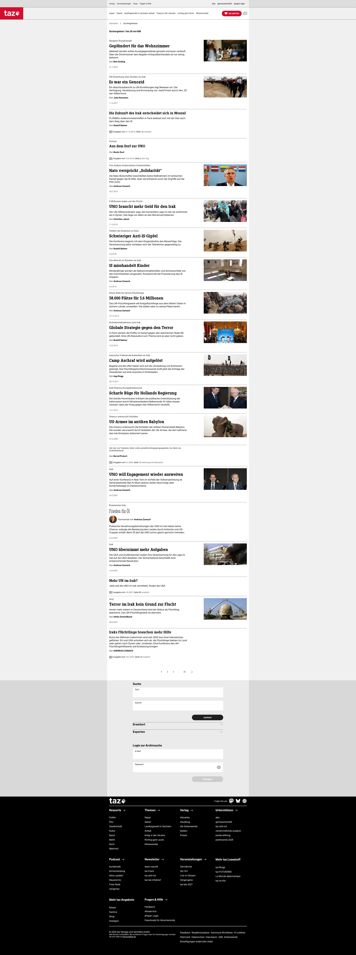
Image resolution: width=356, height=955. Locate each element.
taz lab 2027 (186, 884)
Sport (112, 835)
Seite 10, (143, 131)
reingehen (114, 888)
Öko (111, 822)
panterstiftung (223, 835)
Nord (111, 844)
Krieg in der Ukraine (155, 835)
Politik (112, 817)
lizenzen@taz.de (129, 937)
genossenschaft (224, 822)
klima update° (116, 875)
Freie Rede (114, 884)
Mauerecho (115, 880)
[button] (245, 13)
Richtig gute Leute (154, 839)
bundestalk (115, 866)
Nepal (148, 817)
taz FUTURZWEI (224, 871)
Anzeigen (114, 920)
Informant (185, 937)
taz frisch (149, 871)
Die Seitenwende (188, 826)
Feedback (150, 906)
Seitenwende (231, 937)
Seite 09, (141, 592)
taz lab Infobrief (153, 880)
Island (148, 822)
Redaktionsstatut (201, 932)
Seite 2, (142, 158)
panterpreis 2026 (224, 839)
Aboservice (150, 911)
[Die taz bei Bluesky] (238, 802)
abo (218, 817)
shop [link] (135, 3)
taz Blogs (220, 867)
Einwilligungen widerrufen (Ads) (196, 941)
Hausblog (185, 822)
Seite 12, (148, 462)
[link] (112, 13)
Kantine (113, 912)
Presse (183, 835)
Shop (112, 916)
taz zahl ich (221, 826)
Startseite (113, 23)
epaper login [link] (239, 3)
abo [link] (213, 3)
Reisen (112, 907)
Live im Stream (188, 875)
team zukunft (151, 866)
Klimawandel (151, 844)
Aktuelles (185, 817)
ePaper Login (152, 915)
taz (117, 801)
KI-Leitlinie (239, 932)
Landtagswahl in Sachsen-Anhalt (158, 828)
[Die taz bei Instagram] (244, 802)
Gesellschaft (115, 826)
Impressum (212, 937)
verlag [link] (112, 3)
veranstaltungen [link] (124, 3)
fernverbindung (117, 871)
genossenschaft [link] (224, 3)
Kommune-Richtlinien (222, 932)
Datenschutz (198, 937)
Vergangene (186, 880)
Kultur (112, 830)
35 (184, 672)
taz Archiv (221, 880)
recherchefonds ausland (228, 830)
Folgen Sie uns (220, 801)
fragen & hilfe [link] (145, 3)
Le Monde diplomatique (228, 876)
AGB (220, 937)
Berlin (112, 839)
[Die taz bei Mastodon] (231, 802)
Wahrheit (113, 848)
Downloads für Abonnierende (160, 920)
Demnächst (186, 866)
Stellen (183, 830)
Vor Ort (184, 871)
